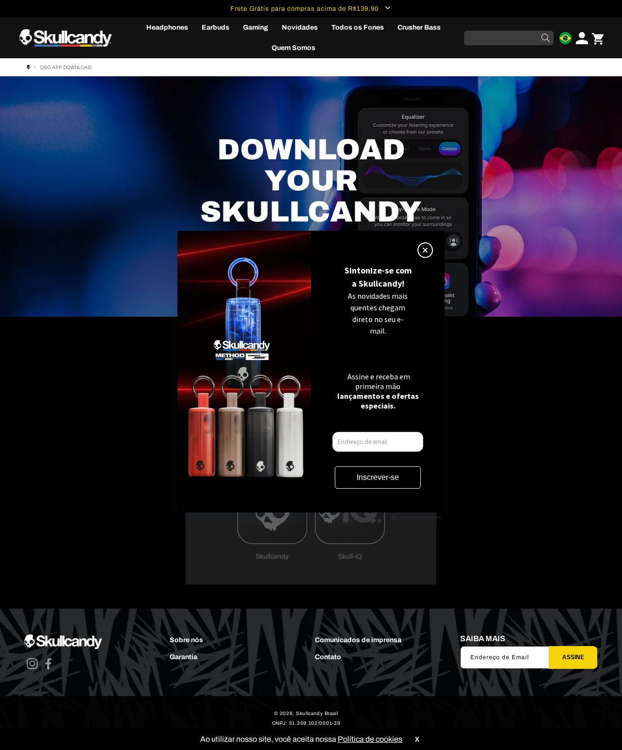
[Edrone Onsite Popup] (311, 375)
